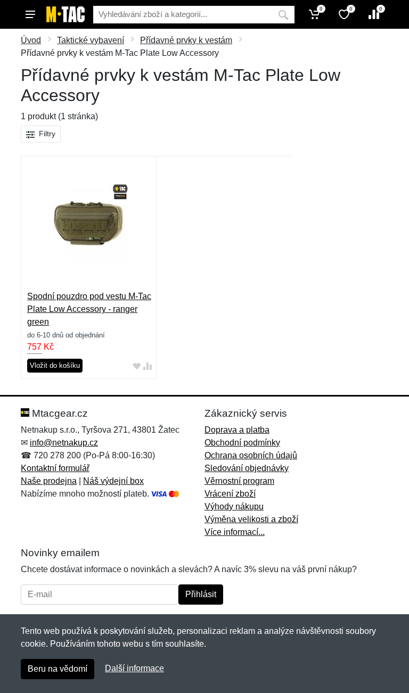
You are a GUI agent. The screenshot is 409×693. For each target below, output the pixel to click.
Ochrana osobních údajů (250, 455)
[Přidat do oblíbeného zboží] (137, 366)
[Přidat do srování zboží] (147, 366)
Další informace (134, 668)
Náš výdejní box (113, 480)
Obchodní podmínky (242, 442)
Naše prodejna (49, 480)
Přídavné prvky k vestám (186, 40)
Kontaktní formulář (55, 468)
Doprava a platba (236, 429)
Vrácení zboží (230, 493)
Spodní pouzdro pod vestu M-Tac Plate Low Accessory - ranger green (89, 309)
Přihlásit (200, 594)
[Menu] (30, 14)
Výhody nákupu (234, 506)
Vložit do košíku (55, 365)
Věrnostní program (239, 480)
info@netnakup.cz (64, 442)
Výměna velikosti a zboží (251, 519)
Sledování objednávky (246, 468)
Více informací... (234, 532)
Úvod (31, 40)
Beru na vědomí (57, 668)
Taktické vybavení (90, 40)
